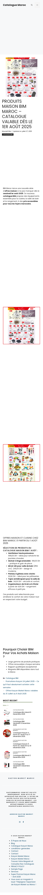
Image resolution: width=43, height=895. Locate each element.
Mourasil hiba (6, 131)
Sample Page (17, 869)
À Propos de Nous (18, 841)
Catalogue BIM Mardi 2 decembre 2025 (22, 756)
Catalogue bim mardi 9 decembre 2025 (22, 713)
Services (14, 871)
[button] (31, 5)
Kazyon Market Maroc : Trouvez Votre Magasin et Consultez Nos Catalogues (22, 861)
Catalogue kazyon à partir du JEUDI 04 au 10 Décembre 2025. (22, 746)
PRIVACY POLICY (17, 866)
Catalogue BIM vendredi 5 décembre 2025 (21, 766)
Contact (14, 851)
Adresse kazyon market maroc (21, 815)
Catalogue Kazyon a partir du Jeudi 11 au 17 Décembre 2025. (21, 734)
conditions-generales (20, 848)
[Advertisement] (21, 32)
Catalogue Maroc (14, 5)
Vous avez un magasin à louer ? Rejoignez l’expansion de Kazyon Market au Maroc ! (23, 882)
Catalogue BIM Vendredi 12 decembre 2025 (21, 723)
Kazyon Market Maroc (20, 856)
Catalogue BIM (7, 134)
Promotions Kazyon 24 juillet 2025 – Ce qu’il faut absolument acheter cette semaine (21, 684)
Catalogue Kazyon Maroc (22, 846)
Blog (13, 843)
